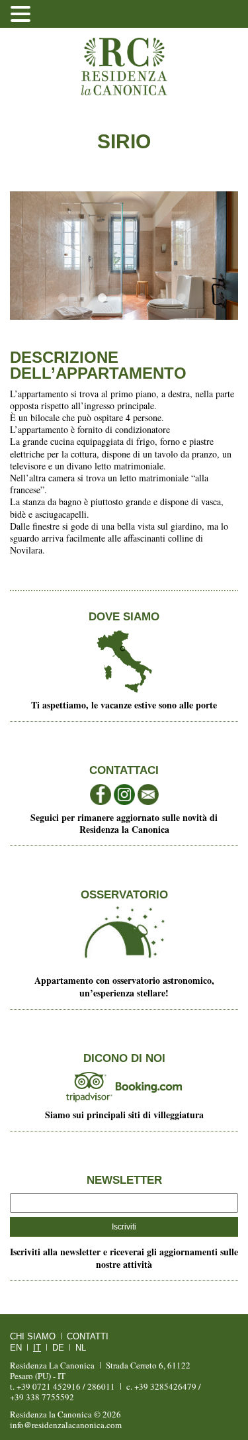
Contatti (87, 1336)
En (16, 1348)
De (58, 1348)
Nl (80, 1348)
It (37, 1348)
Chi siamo (33, 1336)
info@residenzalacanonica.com (66, 1425)
